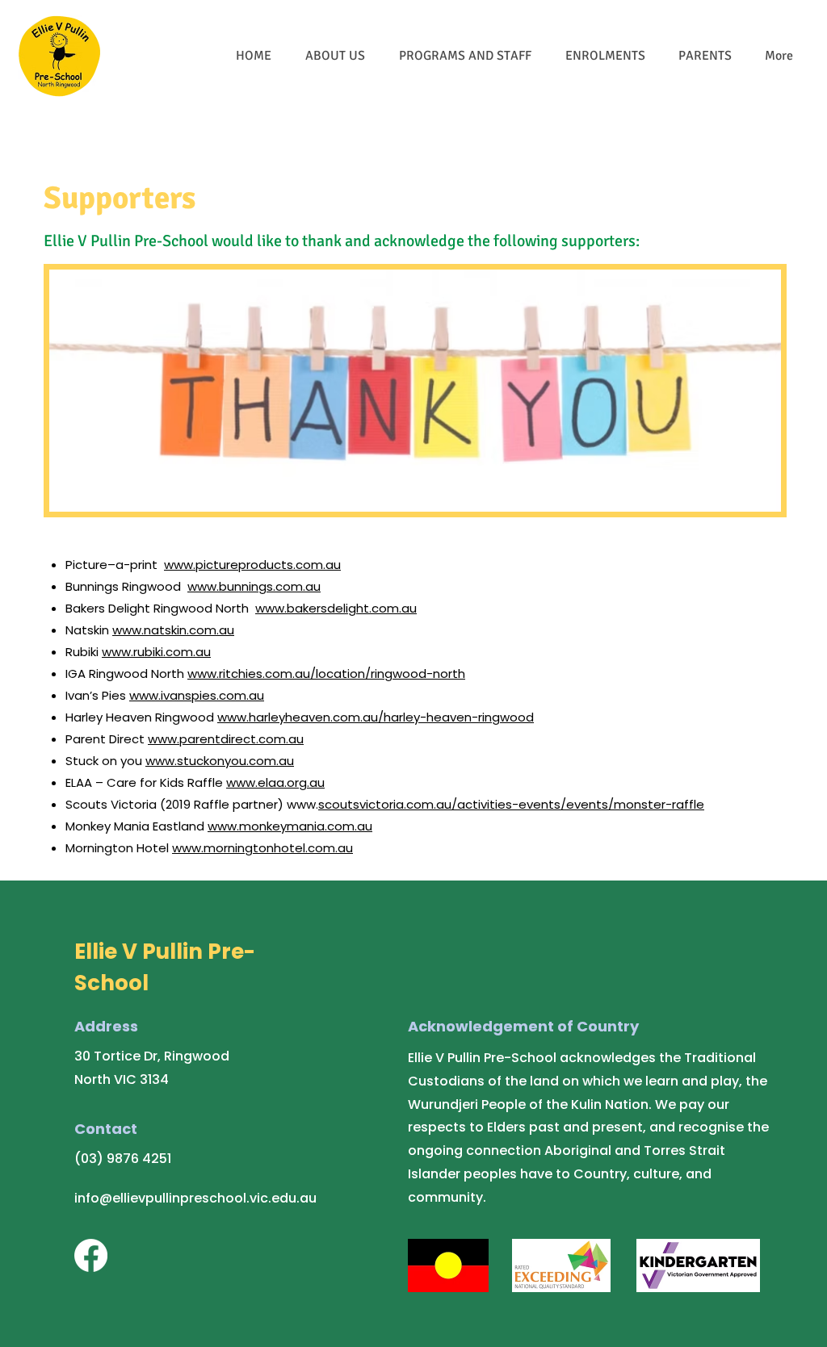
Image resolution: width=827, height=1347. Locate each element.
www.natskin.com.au (173, 629)
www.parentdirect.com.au (226, 738)
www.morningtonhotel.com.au (262, 847)
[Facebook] (90, 1255)
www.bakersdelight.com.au (336, 608)
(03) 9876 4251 (122, 1158)
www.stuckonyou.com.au (219, 760)
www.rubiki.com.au (156, 651)
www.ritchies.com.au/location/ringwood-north (326, 673)
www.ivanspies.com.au (196, 695)
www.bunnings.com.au (254, 586)
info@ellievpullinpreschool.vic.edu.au (195, 1198)
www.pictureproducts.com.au (252, 564)
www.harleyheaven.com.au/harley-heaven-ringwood (375, 717)
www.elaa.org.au (275, 782)
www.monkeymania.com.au (290, 826)
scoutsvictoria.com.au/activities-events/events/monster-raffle (511, 804)
